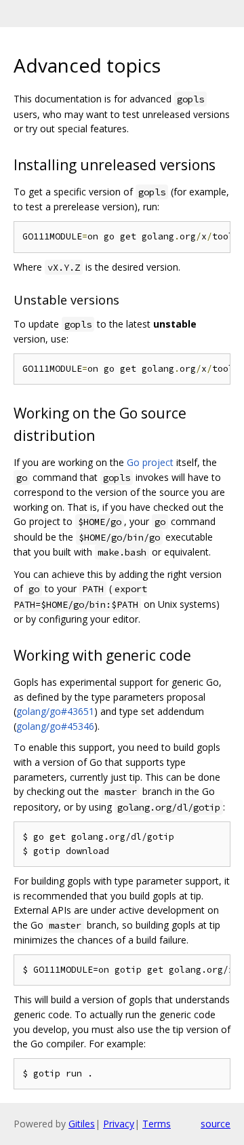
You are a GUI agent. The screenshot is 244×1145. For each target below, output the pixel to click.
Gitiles (81, 1123)
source (215, 1123)
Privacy (118, 1123)
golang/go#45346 (55, 726)
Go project (150, 462)
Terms (156, 1123)
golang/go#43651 (55, 711)
